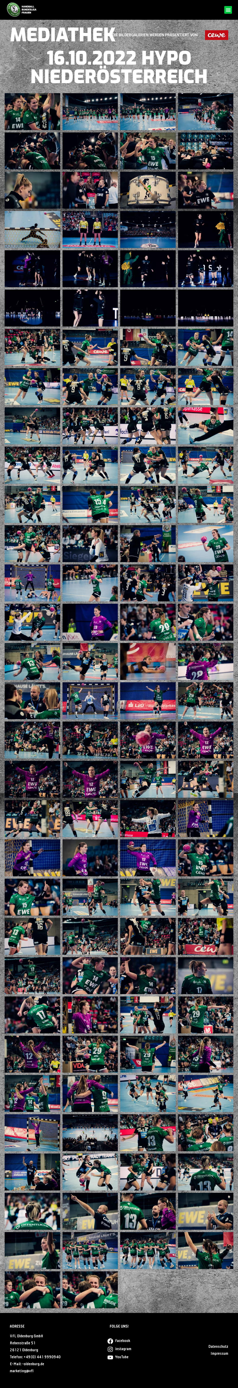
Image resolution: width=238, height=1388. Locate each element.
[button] (228, 10)
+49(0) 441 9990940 (42, 1357)
